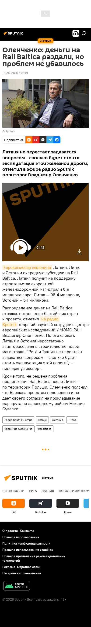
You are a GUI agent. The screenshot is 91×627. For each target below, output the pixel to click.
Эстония (57, 420)
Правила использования (20, 537)
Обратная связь (28, 567)
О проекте (10, 531)
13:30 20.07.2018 (15, 73)
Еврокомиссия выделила (27, 267)
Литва (72, 420)
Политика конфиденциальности (26, 543)
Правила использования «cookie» (27, 550)
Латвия (42, 420)
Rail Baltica (44, 428)
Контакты (27, 531)
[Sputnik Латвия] (14, 35)
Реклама (8, 567)
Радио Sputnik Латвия (18, 420)
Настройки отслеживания (21, 573)
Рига (33, 491)
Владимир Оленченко (18, 428)
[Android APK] (16, 586)
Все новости (13, 491)
